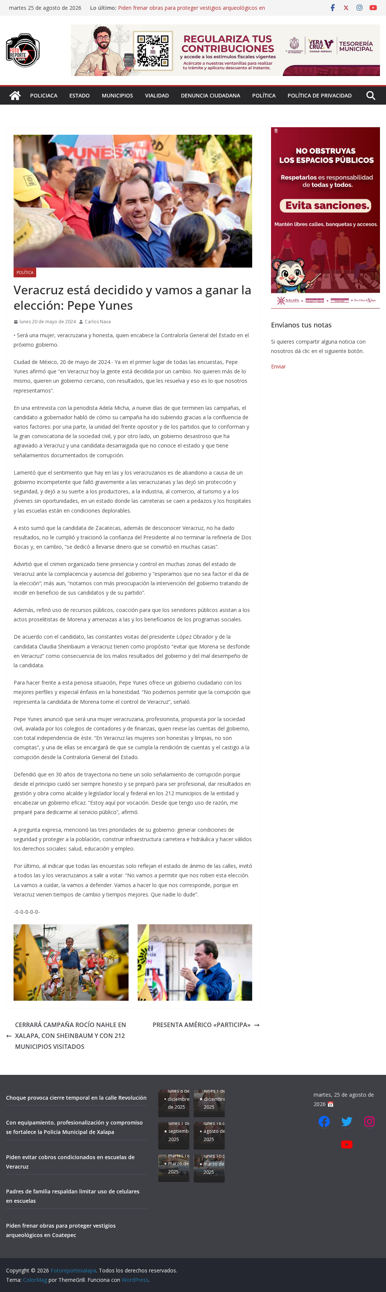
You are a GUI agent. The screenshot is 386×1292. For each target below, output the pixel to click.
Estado (79, 95)
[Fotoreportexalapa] (15, 96)
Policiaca (43, 95)
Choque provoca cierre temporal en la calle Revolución (76, 1097)
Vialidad (157, 95)
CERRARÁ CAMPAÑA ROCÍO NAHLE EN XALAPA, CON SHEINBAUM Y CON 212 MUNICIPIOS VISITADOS (70, 1036)
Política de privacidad (320, 95)
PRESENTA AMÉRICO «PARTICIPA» (202, 1025)
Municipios (117, 95)
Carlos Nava (98, 321)
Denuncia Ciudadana (210, 95)
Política (264, 95)
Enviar (278, 366)
